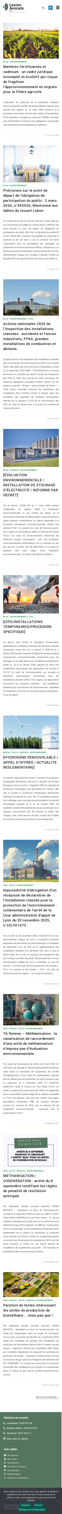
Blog (5, 62)
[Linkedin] (50, 8)
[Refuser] (58, 1500)
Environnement (18, 62)
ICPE (31, 319)
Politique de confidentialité (32, 1509)
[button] (58, 7)
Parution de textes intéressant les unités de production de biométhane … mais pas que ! (29, 1310)
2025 (5, 885)
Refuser (38, 1505)
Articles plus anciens (47, 1397)
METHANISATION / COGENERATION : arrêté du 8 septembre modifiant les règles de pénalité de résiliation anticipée (30, 1186)
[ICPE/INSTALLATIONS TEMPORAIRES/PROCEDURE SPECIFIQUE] (27, 627)
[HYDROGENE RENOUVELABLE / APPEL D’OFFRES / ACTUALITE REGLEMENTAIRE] (30, 762)
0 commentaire (13, 135)
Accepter (25, 1505)
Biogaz (7, 752)
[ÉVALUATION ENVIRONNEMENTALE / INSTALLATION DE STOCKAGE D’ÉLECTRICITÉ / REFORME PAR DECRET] (30, 485)
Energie (14, 470)
